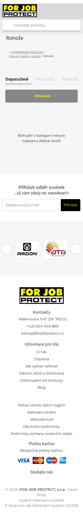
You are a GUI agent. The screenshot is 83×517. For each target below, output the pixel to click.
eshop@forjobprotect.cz (42, 333)
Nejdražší (70, 79)
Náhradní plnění (41, 412)
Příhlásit (71, 205)
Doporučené (16, 79)
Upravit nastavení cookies (41, 500)
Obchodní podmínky (41, 426)
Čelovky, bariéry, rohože (25, 56)
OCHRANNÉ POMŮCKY (27, 52)
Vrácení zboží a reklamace (41, 373)
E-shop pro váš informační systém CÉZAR (41, 505)
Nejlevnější (45, 79)
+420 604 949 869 (42, 326)
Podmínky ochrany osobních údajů (41, 434)
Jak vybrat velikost (41, 366)
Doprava (41, 359)
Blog (41, 387)
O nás (41, 352)
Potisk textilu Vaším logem (41, 405)
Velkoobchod (41, 419)
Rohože (48, 56)
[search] (6, 25)
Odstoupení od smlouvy (41, 380)
